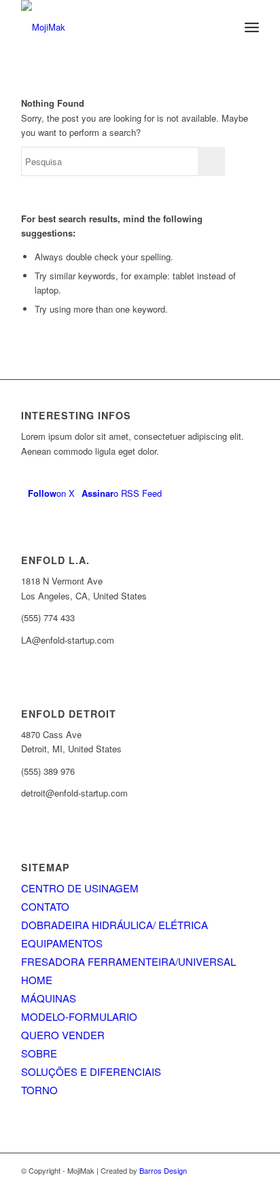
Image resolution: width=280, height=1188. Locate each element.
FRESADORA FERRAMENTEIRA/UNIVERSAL (128, 961)
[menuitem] (252, 27)
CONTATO (45, 906)
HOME (36, 980)
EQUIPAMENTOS (62, 943)
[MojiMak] (116, 27)
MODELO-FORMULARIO (79, 1016)
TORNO (39, 1090)
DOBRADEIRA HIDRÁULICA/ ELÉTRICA (114, 925)
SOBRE (39, 1053)
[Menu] (252, 27)
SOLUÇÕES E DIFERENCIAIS (91, 1071)
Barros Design (163, 1170)
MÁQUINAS (48, 998)
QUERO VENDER (63, 1035)
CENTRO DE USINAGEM (80, 888)
